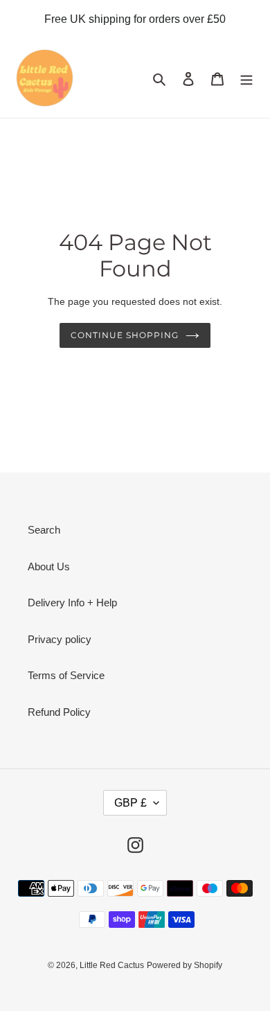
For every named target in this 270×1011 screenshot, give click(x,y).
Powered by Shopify (184, 965)
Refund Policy (59, 712)
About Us (49, 566)
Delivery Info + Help (72, 602)
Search (44, 530)
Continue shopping (125, 335)
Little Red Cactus (112, 965)
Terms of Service (66, 675)
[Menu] (246, 79)
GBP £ (130, 803)
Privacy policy (59, 639)
